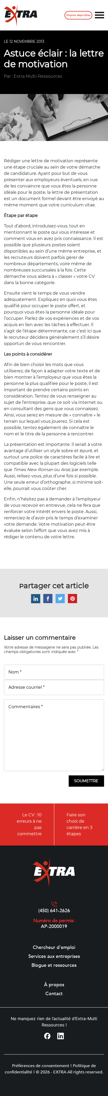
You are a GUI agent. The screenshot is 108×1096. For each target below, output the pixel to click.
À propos (54, 985)
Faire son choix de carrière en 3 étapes (79, 824)
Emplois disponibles (78, 15)
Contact (54, 994)
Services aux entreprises (54, 956)
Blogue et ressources (54, 965)
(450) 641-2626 (54, 911)
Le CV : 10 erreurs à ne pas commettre (29, 824)
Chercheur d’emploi (54, 948)
